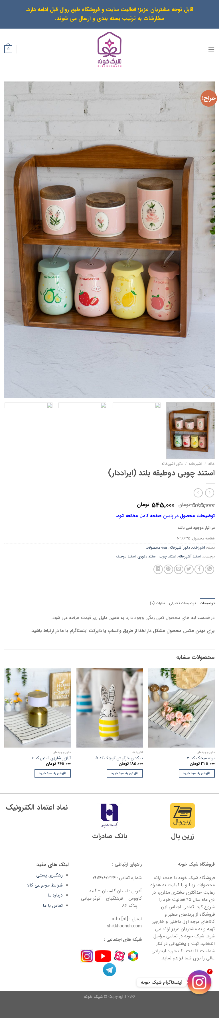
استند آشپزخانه (189, 556)
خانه (211, 464)
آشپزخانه (195, 464)
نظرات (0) (157, 603)
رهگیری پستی (49, 875)
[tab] (207, 603)
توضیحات (207, 603)
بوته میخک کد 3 (201, 758)
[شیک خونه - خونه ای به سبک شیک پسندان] (109, 49)
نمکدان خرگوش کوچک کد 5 (119, 758)
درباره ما (55, 895)
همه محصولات (156, 548)
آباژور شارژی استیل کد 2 (51, 758)
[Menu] (211, 49)
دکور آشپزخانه (172, 464)
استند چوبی (167, 556)
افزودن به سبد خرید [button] (196, 773)
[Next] (12, 239)
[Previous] (203, 239)
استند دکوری (147, 556)
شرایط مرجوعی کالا (45, 885)
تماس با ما (53, 905)
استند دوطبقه (126, 556)
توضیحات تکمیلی (182, 603)
